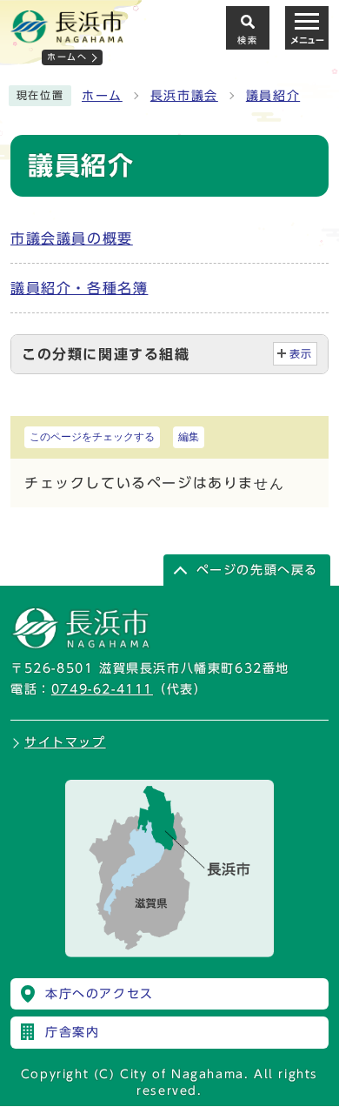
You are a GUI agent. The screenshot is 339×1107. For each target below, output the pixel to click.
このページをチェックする (92, 437)
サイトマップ (65, 742)
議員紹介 (273, 96)
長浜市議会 (184, 96)
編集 (188, 437)
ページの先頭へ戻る (257, 570)
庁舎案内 (72, 1032)
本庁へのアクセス (99, 994)
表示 (301, 354)
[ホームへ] (66, 36)
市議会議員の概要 (71, 238)
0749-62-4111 (102, 689)
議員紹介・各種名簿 (79, 288)
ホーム (102, 96)
